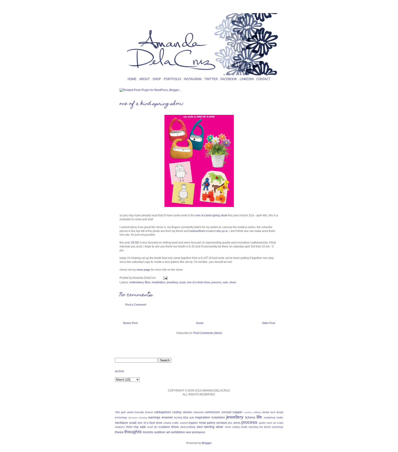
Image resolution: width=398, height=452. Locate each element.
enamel (167, 417)
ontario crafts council (175, 422)
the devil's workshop (271, 427)
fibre (147, 282)
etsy (185, 417)
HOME (132, 79)
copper (237, 412)
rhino (129, 427)
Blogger (206, 443)
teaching (253, 427)
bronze (149, 412)
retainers (120, 427)
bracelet (139, 412)
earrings (154, 417)
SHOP (156, 79)
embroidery (136, 282)
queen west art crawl (271, 422)
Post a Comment (135, 304)
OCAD (135, 242)
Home (200, 323)
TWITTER (211, 79)
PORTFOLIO (172, 79)
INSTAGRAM (193, 79)
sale (225, 282)
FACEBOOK (228, 79)
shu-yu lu (222, 231)
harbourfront (197, 231)
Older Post (268, 323)
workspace (198, 432)
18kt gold (120, 412)
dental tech (268, 412)
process (216, 282)
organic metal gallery (201, 422)
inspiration (202, 417)
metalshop (269, 417)
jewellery (172, 282)
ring (136, 427)
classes (187, 412)
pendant (222, 422)
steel (200, 427)
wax (188, 432)
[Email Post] (164, 277)
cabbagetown (162, 412)
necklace (121, 422)
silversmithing (187, 427)
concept (226, 412)
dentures (133, 417)
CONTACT (263, 79)
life (259, 416)
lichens (250, 417)
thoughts (133, 431)
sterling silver (213, 427)
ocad (182, 282)
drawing (143, 417)
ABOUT (144, 79)
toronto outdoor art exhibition (164, 432)
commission (212, 412)
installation (158, 282)
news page (143, 269)
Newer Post (130, 323)
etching (178, 417)
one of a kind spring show (151, 104)
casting (176, 412)
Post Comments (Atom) (207, 333)
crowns (248, 412)
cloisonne (198, 412)
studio (244, 427)
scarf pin (152, 427)
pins (230, 422)
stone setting (232, 427)
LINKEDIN (247, 79)
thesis (119, 432)
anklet (130, 412)
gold (191, 417)
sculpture (164, 427)
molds (279, 417)
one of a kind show (198, 282)
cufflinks (257, 412)
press (237, 422)
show (232, 282)
